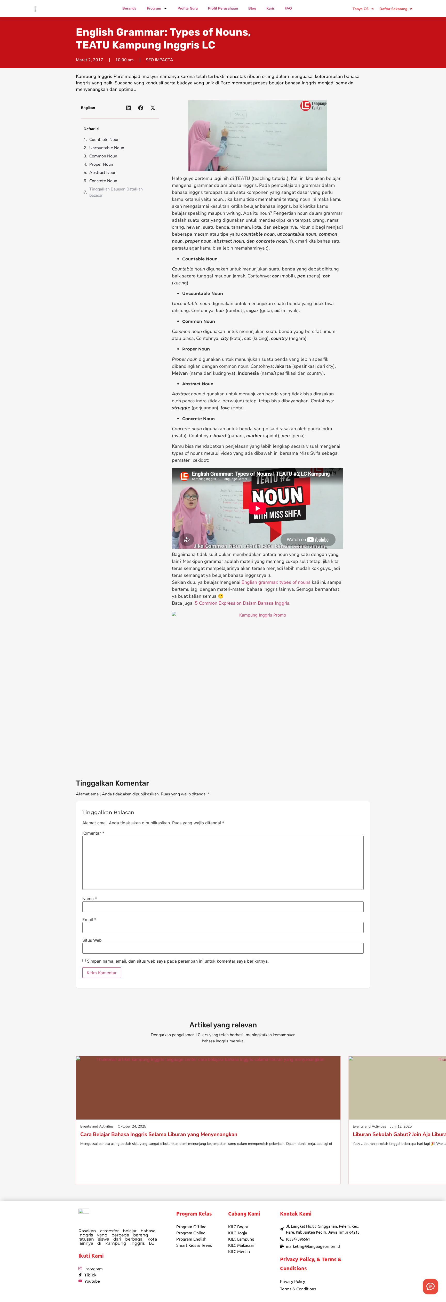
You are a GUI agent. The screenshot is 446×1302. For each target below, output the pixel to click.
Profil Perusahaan (223, 8)
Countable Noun (104, 139)
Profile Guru (188, 8)
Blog (252, 8)
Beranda (129, 8)
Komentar (93, 833)
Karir (270, 8)
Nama (89, 899)
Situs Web (92, 940)
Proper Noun (101, 164)
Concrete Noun (103, 181)
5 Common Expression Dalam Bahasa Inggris (242, 603)
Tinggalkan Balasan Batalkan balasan (116, 192)
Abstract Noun (102, 172)
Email (89, 919)
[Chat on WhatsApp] (430, 1286)
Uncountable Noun (106, 148)
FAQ (288, 8)
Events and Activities (97, 1126)
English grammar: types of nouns (276, 582)
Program (154, 8)
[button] (128, 108)
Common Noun (103, 156)
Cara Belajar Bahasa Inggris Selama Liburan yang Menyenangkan (158, 1134)
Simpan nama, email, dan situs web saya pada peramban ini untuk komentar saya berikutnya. (178, 961)
